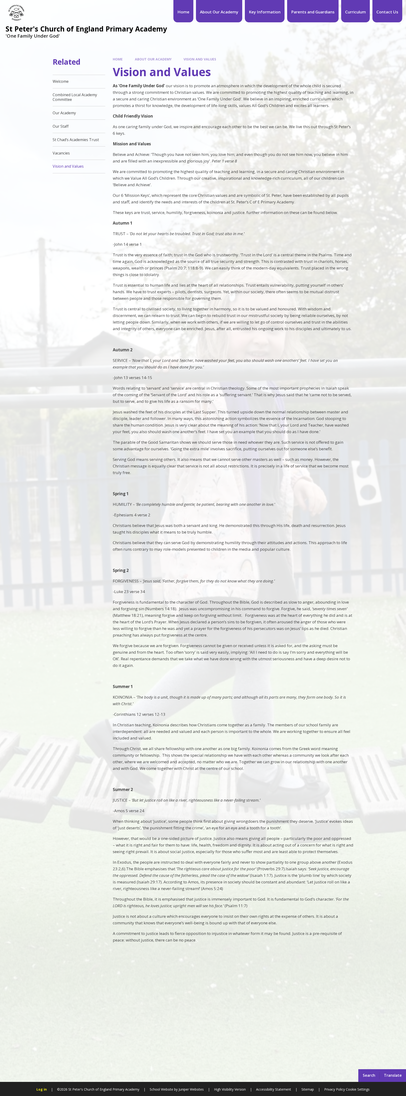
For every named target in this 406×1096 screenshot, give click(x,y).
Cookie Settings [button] (358, 1089)
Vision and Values (199, 59)
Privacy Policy (334, 1089)
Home (118, 59)
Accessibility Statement (273, 1089)
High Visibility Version (230, 1089)
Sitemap (307, 1089)
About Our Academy (153, 59)
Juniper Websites (191, 1089)
